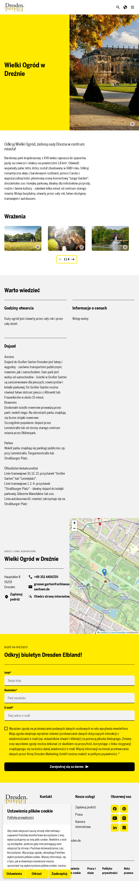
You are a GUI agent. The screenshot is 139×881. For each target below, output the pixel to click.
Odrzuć (37, 874)
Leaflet (103, 632)
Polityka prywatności (20, 818)
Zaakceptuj (59, 874)
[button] (104, 572)
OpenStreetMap (118, 632)
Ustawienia (14, 874)
